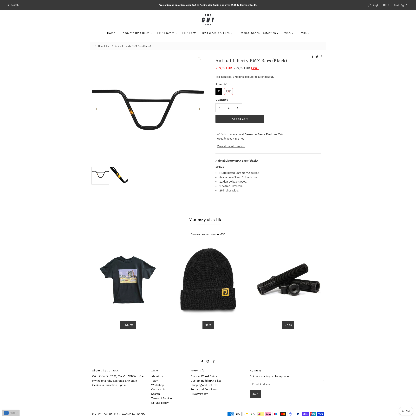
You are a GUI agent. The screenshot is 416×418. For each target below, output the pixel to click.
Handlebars (104, 46)
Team (154, 380)
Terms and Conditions (204, 389)
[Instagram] (208, 361)
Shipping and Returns (204, 385)
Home (111, 33)
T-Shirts (127, 325)
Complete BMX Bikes (135, 33)
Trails (303, 33)
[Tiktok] (213, 361)
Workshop (157, 385)
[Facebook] (202, 361)
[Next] (199, 109)
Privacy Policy (199, 394)
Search (155, 394)
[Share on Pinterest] (321, 56)
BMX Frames (166, 33)
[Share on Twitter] (317, 56)
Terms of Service (161, 398)
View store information (231, 146)
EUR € (385, 4)
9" (218, 91)
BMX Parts (189, 33)
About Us (157, 376)
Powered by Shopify (133, 414)
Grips (288, 325)
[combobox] (72, 5)
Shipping (238, 77)
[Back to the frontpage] (93, 46)
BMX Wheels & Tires (216, 33)
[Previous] (96, 109)
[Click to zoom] (199, 58)
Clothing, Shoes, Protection (257, 33)
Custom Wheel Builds (204, 376)
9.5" (228, 91)
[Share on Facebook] (313, 56)
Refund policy (160, 403)
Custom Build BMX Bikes (206, 380)
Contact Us (158, 389)
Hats (208, 325)
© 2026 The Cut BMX (105, 414)
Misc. (288, 33)
